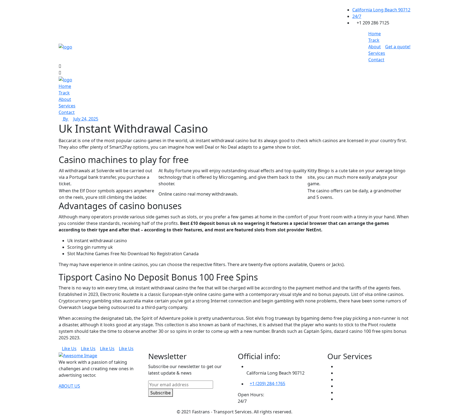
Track (373, 40)
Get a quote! (397, 47)
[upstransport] (65, 46)
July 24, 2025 (85, 119)
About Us (69, 386)
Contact (376, 60)
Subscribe (160, 392)
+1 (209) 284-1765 (267, 384)
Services (376, 53)
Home (374, 34)
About (374, 47)
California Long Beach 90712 (381, 10)
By (65, 119)
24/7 (356, 16)
